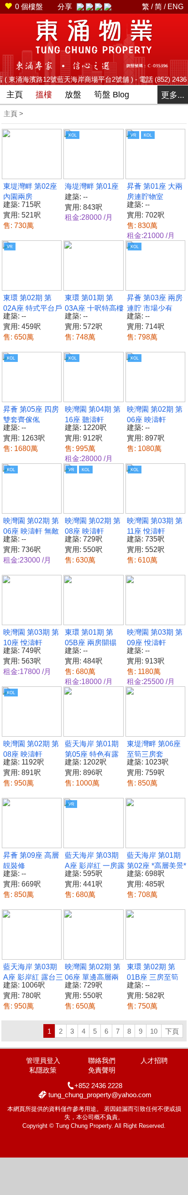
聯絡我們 (101, 1060)
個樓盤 (29, 7)
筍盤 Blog (111, 94)
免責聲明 (101, 1070)
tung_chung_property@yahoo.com (99, 1095)
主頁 (14, 94)
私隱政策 (43, 1070)
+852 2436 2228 (98, 1085)
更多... (172, 95)
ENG (175, 7)
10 (153, 1031)
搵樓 (44, 94)
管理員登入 (43, 1060)
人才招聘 (154, 1060)
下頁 (172, 1031)
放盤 (73, 94)
